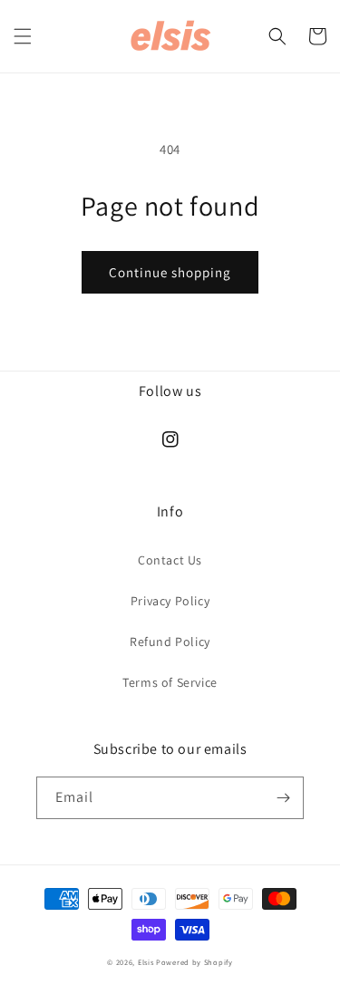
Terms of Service (170, 682)
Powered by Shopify (194, 962)
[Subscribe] (283, 798)
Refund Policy (170, 641)
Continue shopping (170, 272)
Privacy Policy (170, 601)
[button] (23, 36)
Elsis (146, 962)
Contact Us (170, 560)
